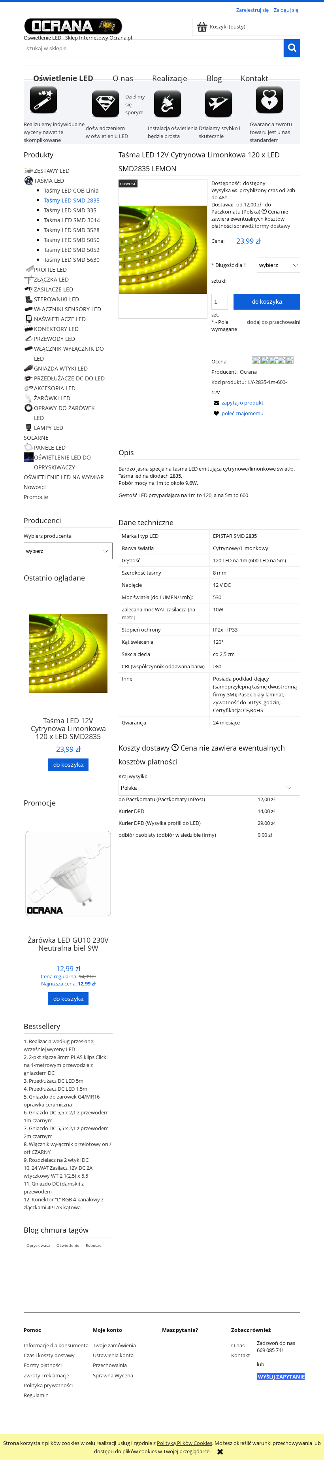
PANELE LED (50, 447)
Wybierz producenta (48, 536)
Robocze (94, 1245)
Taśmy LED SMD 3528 (72, 230)
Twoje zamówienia (114, 1345)
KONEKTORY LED (56, 329)
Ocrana (248, 371)
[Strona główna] (73, 25)
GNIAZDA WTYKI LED (61, 368)
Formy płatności (43, 1365)
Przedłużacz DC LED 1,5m (58, 1088)
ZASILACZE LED (53, 289)
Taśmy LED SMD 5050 (72, 240)
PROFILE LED (50, 269)
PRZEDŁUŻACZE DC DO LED (69, 378)
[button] (237, 402)
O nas (238, 1345)
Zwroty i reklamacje (46, 1375)
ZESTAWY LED (52, 170)
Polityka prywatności (48, 1385)
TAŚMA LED (49, 180)
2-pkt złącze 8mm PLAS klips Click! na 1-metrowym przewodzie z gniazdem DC (65, 1064)
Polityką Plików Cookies (184, 1443)
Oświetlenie (68, 1245)
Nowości (35, 487)
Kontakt (240, 1355)
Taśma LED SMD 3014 (72, 220)
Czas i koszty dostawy (49, 1355)
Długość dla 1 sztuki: (228, 272)
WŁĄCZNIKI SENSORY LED (67, 309)
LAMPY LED (48, 427)
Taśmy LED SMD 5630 (72, 259)
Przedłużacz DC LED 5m (56, 1080)
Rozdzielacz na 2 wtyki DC (59, 1159)
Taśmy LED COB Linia (71, 190)
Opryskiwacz (38, 1245)
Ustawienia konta (113, 1355)
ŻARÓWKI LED (52, 398)
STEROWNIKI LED (56, 299)
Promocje (36, 497)
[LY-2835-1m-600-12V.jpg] (163, 249)
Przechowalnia (110, 1365)
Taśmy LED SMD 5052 (72, 249)
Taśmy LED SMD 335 (70, 210)
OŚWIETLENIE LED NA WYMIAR (64, 477)
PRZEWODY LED (54, 338)
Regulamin (36, 1395)
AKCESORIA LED (54, 388)
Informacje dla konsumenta (56, 1345)
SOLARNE (36, 437)
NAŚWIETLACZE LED (60, 319)
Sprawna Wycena (113, 1375)
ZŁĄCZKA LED (51, 279)
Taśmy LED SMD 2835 (72, 200)
